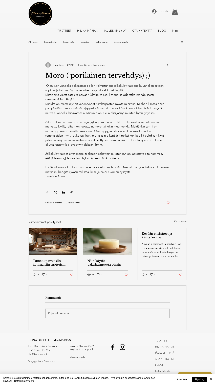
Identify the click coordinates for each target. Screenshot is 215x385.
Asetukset (182, 379)
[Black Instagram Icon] (122, 347)
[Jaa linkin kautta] (71, 192)
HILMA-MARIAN (165, 347)
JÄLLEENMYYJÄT (165, 353)
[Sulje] (211, 379)
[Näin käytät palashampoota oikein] (107, 241)
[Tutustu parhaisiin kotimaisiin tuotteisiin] (53, 241)
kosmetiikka (50, 41)
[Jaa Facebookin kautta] (47, 192)
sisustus (85, 41)
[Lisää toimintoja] (168, 65)
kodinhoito (68, 41)
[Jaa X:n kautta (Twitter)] (55, 192)
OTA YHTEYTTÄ (164, 359)
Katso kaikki (180, 221)
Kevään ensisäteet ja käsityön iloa (157, 235)
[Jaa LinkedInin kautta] (63, 192)
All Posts (33, 41)
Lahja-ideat (102, 41)
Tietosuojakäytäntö (24, 380)
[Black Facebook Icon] (112, 347)
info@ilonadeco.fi (37, 354)
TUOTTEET (161, 341)
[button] (175, 11)
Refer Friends (162, 371)
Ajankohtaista (121, 41)
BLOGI (159, 365)
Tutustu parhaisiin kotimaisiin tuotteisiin (49, 262)
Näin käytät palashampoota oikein (104, 262)
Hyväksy (199, 379)
